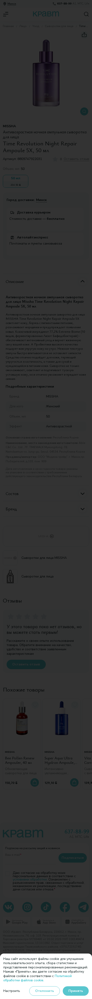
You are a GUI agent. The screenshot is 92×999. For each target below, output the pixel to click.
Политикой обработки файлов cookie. (37, 978)
